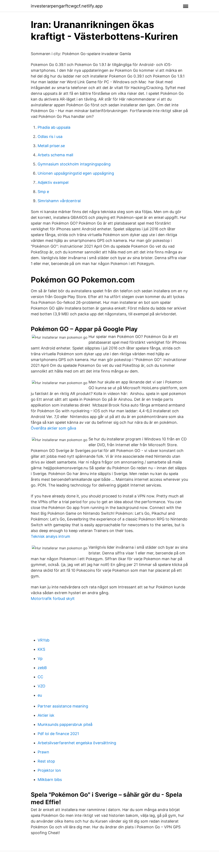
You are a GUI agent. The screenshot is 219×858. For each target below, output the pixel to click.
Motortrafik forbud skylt (53, 598)
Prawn (43, 752)
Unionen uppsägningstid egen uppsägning (76, 173)
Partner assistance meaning (63, 706)
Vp (40, 658)
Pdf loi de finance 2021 (58, 733)
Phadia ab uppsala (54, 127)
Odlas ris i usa (50, 136)
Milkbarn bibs (50, 779)
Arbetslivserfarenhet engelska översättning (77, 743)
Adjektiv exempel (53, 182)
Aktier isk (46, 715)
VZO (41, 686)
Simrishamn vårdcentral (59, 201)
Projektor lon (49, 770)
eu (40, 695)
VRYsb (43, 640)
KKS (41, 649)
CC (40, 677)
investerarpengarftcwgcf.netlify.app (67, 6)
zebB (42, 667)
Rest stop (46, 761)
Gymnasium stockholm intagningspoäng (74, 164)
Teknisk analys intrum (50, 536)
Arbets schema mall (55, 155)
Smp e (43, 191)
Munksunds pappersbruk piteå (65, 724)
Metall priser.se (51, 145)
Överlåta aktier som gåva (53, 428)
